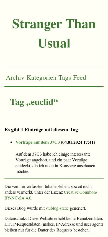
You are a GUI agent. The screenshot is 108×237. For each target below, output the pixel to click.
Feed (79, 77)
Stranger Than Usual (54, 32)
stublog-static (57, 208)
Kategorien (41, 77)
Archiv (15, 77)
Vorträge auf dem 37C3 (38, 142)
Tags (64, 77)
